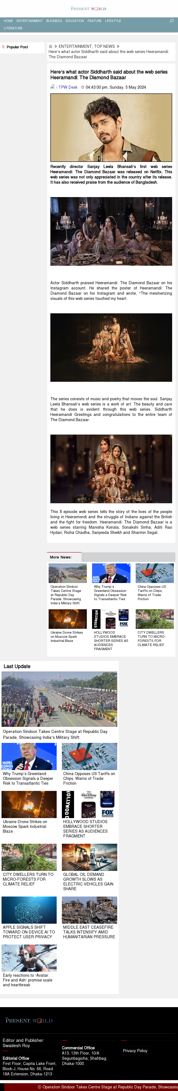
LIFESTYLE (113, 21)
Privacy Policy (135, 1050)
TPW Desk (67, 87)
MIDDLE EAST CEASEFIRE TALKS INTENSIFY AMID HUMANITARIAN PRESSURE (89, 932)
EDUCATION (75, 21)
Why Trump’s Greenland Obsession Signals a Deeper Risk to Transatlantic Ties (110, 593)
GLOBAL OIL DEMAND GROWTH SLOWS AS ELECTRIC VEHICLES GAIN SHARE (88, 881)
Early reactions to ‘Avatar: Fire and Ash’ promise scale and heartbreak (27, 980)
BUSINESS (54, 21)
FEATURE (95, 21)
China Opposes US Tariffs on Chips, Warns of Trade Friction (152, 593)
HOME (8, 21)
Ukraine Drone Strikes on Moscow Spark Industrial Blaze (67, 637)
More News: (61, 557)
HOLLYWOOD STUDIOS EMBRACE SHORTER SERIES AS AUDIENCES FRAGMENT (111, 641)
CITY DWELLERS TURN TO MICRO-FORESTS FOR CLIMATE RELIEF (152, 639)
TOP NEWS (104, 46)
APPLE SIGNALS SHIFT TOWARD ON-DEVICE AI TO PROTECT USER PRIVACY (29, 932)
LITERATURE (13, 28)
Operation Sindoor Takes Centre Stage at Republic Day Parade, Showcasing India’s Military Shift (66, 595)
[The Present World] (89, 8)
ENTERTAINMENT (30, 21)
